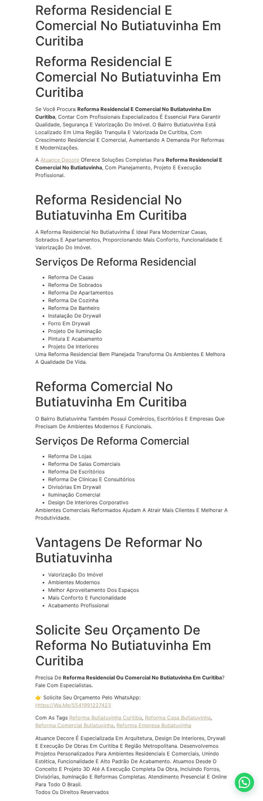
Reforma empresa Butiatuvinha (153, 725)
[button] (244, 782)
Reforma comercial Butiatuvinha (74, 725)
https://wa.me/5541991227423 (73, 705)
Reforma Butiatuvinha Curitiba (105, 717)
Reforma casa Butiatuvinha (178, 717)
